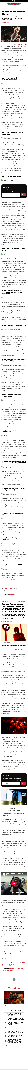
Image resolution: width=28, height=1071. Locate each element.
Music (6, 8)
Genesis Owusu (13, 968)
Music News (12, 8)
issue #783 (8, 588)
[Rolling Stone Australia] (14, 4)
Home (2, 8)
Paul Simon (20, 44)
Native (11, 970)
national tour (19, 649)
